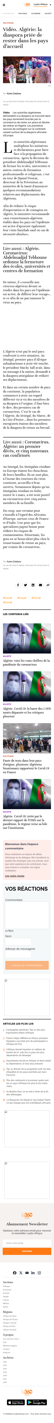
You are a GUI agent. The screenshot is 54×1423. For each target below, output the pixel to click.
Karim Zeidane (14, 93)
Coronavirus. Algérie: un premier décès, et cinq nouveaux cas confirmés (26, 448)
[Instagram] (39, 1273)
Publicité (6, 1353)
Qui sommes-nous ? (11, 1339)
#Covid (7, 597)
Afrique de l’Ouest (10, 1319)
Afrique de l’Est (9, 1326)
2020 (5, 1369)
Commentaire (14, 899)
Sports (5, 1307)
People (6, 1297)
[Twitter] (21, 1273)
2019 (5, 1372)
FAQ (4, 1342)
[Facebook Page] (14, 1273)
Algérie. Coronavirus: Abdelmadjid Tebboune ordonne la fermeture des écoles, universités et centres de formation (26, 260)
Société (48, 14)
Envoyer (27, 1251)
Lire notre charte (14, 876)
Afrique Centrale (9, 1323)
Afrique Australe (9, 1330)
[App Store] (16, 1402)
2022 (5, 1362)
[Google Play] (37, 1402)
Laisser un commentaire (27, 965)
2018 (5, 1375)
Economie (36, 14)
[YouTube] (27, 1273)
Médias (6, 1303)
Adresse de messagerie (20, 948)
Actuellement (8, 13)
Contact (6, 1349)
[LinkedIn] (33, 1273)
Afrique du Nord (9, 1316)
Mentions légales (10, 1346)
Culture (6, 1300)
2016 (5, 1382)
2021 (5, 1365)
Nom (8, 936)
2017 (5, 1379)
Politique (22, 14)
